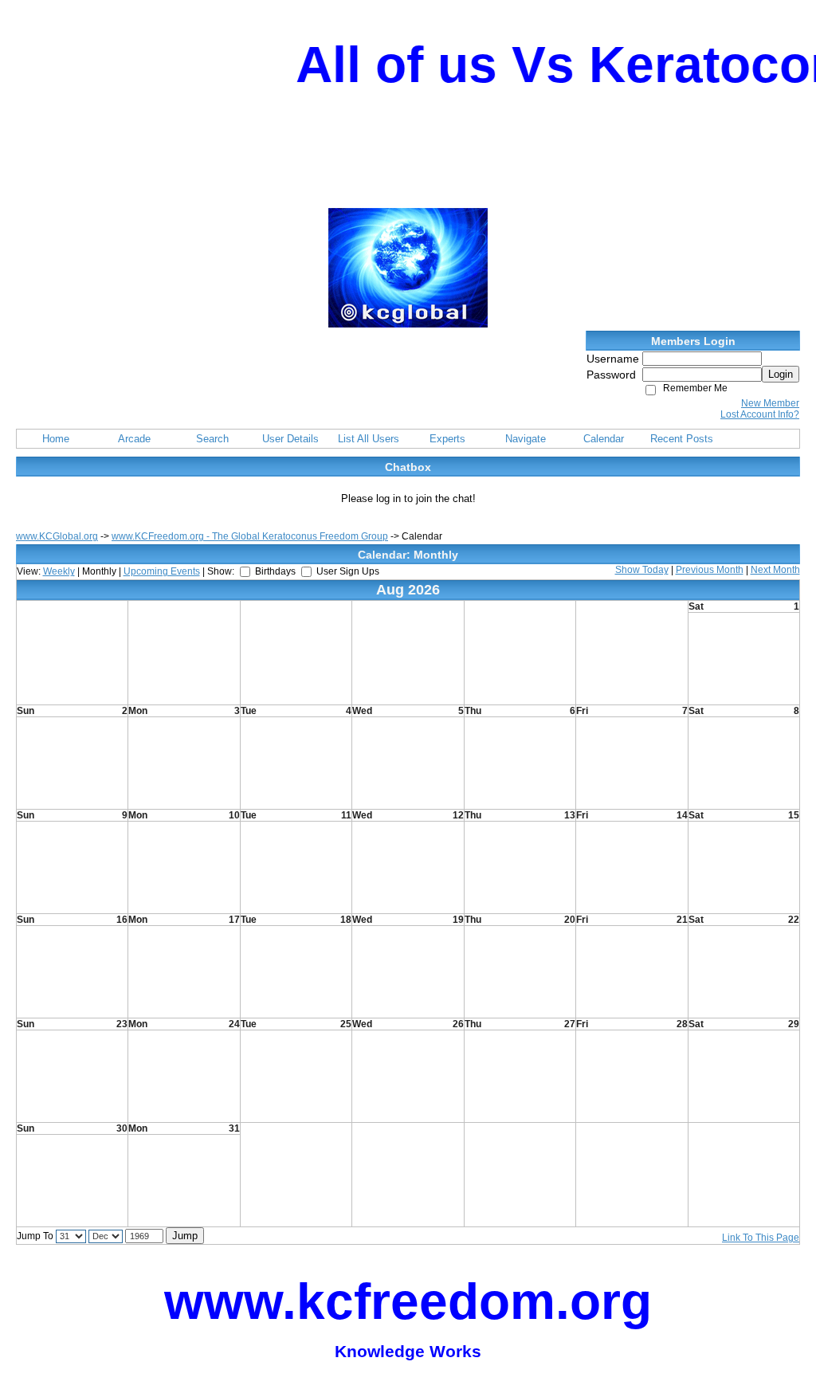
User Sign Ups (347, 571)
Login (780, 374)
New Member (770, 403)
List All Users (368, 439)
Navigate (525, 439)
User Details (290, 439)
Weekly (59, 571)
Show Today (642, 569)
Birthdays (275, 571)
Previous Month (709, 569)
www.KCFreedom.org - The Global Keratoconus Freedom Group (250, 536)
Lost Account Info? (759, 414)
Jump (185, 1236)
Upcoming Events (162, 571)
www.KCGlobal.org (57, 536)
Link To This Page (760, 1237)
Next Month (775, 569)
